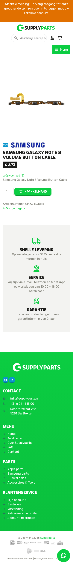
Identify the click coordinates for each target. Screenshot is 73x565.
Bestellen (14, 504)
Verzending (15, 509)
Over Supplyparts (19, 443)
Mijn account (16, 500)
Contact (13, 451)
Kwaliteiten (15, 438)
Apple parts (15, 469)
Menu (64, 49)
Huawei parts (16, 478)
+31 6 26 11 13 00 (22, 403)
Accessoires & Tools (21, 482)
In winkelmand (35, 191)
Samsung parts (18, 473)
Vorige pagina (15, 208)
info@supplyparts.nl (24, 398)
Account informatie (21, 518)
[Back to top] (7, 558)
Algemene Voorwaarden (20, 558)
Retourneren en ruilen (22, 513)
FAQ (10, 447)
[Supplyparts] (36, 367)
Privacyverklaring (43, 558)
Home (11, 434)
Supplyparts (47, 537)
